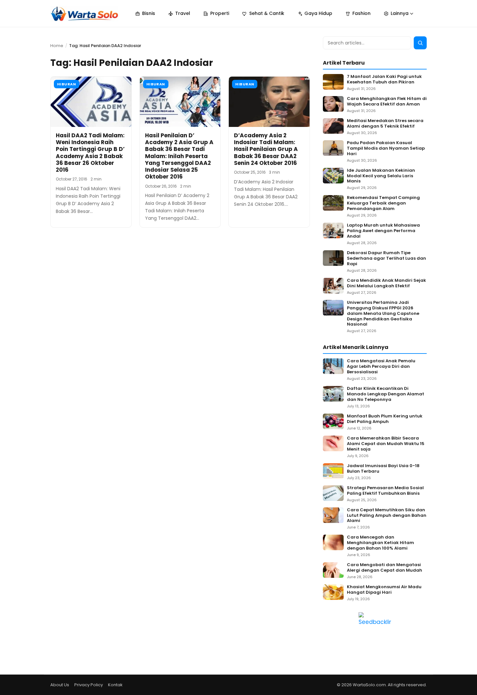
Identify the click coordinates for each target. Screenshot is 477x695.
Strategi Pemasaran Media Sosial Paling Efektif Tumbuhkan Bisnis (385, 490)
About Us (59, 685)
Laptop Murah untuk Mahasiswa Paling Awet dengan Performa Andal (383, 231)
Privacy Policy (88, 685)
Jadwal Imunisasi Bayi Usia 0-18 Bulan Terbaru (383, 468)
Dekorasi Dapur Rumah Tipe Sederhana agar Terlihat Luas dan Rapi (386, 258)
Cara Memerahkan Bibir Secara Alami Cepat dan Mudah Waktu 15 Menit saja (385, 444)
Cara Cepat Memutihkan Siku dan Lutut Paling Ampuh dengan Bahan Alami (386, 515)
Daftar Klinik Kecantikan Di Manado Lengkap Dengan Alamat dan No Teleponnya (385, 394)
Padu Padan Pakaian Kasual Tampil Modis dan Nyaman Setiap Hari (386, 148)
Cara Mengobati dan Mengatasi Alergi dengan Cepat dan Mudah (384, 567)
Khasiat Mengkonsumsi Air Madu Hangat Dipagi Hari (384, 589)
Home (56, 46)
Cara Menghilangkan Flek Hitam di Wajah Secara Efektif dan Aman (387, 101)
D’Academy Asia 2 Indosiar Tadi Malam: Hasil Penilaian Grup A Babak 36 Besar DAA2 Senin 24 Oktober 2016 (266, 149)
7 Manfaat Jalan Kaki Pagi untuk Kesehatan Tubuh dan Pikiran (384, 79)
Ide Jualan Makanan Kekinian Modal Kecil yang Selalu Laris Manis (381, 176)
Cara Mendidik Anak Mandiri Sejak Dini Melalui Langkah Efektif (386, 283)
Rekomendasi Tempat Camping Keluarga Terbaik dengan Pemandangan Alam (383, 203)
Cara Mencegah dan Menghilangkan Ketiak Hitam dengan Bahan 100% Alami (380, 543)
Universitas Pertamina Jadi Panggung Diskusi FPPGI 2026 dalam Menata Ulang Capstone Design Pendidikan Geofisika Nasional (383, 313)
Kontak (115, 685)
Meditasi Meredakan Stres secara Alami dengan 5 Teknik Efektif (385, 123)
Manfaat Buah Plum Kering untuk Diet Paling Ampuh (384, 419)
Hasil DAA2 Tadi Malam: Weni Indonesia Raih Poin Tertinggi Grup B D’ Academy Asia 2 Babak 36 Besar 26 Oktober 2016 (90, 152)
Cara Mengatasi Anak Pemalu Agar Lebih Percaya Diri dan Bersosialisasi (381, 366)
